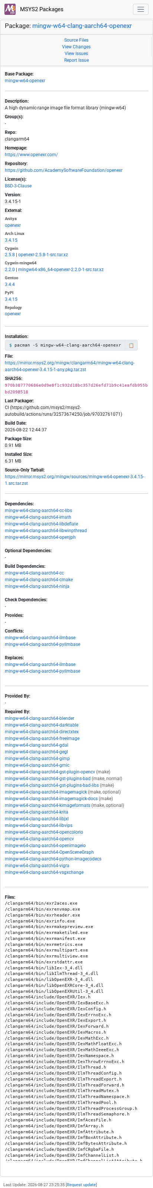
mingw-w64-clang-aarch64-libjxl (37, 818)
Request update (81, 1184)
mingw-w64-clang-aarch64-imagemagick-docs (51, 798)
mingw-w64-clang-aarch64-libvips (38, 825)
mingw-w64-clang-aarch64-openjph (40, 537)
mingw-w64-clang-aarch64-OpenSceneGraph (49, 852)
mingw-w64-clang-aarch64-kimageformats (47, 805)
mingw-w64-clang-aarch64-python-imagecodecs (53, 859)
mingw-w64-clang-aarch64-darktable (41, 725)
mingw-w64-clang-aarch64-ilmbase (40, 637)
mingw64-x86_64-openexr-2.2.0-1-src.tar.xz (61, 269)
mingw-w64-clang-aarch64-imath (38, 517)
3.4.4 (10, 284)
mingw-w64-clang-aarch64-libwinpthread (46, 530)
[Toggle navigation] (141, 9)
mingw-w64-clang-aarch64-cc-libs (38, 510)
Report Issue (76, 60)
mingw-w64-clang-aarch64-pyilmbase (42, 644)
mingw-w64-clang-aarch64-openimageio (45, 845)
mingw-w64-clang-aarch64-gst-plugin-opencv (50, 772)
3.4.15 (11, 240)
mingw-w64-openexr (25, 80)
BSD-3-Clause (18, 186)
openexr (13, 225)
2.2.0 (10, 269)
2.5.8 (10, 254)
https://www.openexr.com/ (31, 154)
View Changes (76, 46)
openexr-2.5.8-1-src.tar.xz (43, 254)
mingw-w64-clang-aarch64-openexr (82, 25)
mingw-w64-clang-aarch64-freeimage (42, 738)
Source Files (76, 40)
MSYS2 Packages (41, 9)
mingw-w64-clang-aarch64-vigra (37, 865)
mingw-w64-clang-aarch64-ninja (37, 586)
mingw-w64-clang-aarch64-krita (36, 812)
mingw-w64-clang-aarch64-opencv (39, 838)
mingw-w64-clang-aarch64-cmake (39, 579)
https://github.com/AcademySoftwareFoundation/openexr (64, 170)
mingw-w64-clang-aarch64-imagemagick (46, 792)
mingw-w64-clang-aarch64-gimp (37, 758)
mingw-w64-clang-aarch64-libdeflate (41, 524)
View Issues (76, 53)
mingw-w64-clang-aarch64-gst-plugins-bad (48, 778)
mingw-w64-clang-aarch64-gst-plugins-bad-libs (52, 785)
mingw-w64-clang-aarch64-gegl (36, 751)
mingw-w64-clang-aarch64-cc (34, 573)
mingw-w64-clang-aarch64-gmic (37, 765)
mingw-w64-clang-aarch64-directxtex (42, 731)
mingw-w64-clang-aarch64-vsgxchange (44, 872)
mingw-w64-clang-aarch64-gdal (36, 745)
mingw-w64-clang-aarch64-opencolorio (44, 832)
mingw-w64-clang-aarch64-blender (39, 718)
